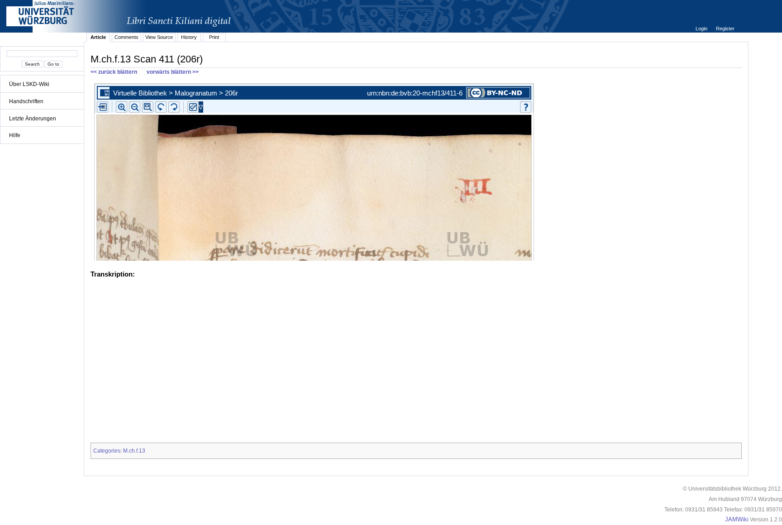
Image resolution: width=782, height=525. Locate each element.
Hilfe (14, 135)
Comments (126, 37)
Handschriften (26, 101)
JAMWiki (737, 519)
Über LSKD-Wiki (29, 84)
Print (214, 37)
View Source (159, 37)
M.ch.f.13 (134, 451)
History (189, 37)
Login (702, 28)
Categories (106, 451)
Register (725, 28)
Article (98, 37)
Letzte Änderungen (32, 118)
